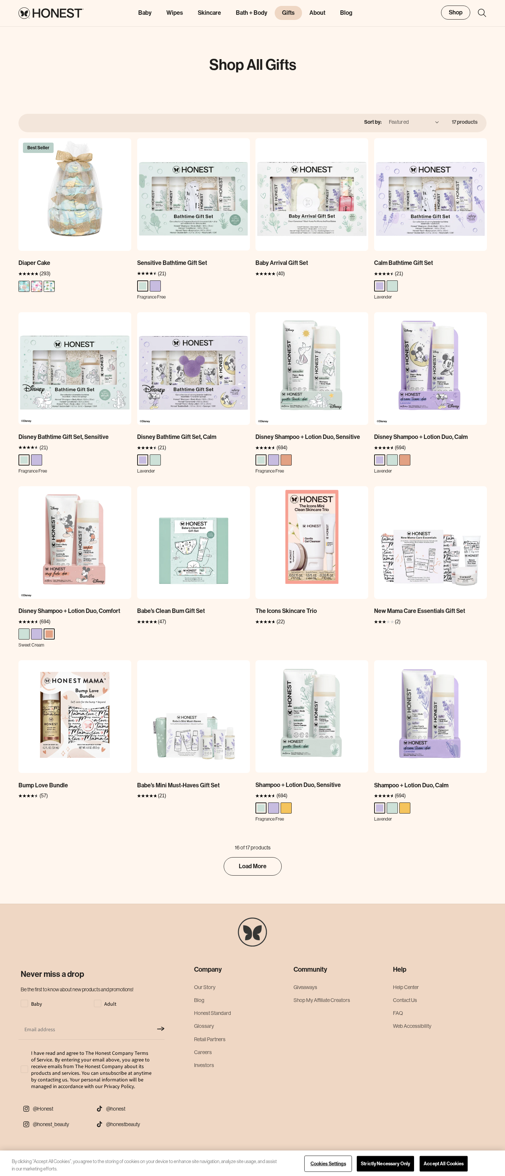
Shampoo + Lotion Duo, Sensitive (298, 784)
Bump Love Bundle (43, 785)
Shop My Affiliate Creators (322, 1000)
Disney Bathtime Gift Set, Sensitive (63, 436)
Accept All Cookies (444, 1163)
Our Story (205, 987)
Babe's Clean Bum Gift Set (171, 610)
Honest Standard (212, 1013)
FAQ (398, 1013)
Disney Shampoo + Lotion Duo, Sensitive (307, 436)
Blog (199, 1000)
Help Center (406, 987)
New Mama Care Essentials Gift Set (419, 610)
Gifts (288, 12)
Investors (204, 1065)
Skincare (209, 12)
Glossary (204, 1026)
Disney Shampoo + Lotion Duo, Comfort (69, 610)
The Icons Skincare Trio (286, 610)
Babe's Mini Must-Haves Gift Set (178, 785)
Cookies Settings (328, 1163)
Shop (455, 12)
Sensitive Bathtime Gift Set (172, 262)
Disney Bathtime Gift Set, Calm (176, 436)
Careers (203, 1052)
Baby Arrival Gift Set (281, 262)
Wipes (174, 12)
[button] (478, 13)
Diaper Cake (34, 262)
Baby (145, 12)
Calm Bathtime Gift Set (403, 262)
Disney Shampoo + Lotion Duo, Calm (421, 436)
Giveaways (305, 987)
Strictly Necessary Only (385, 1163)
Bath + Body (251, 12)
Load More (253, 866)
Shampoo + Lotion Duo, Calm (411, 785)
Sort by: (373, 122)
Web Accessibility (412, 1026)
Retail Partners (210, 1039)
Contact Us (405, 1000)
